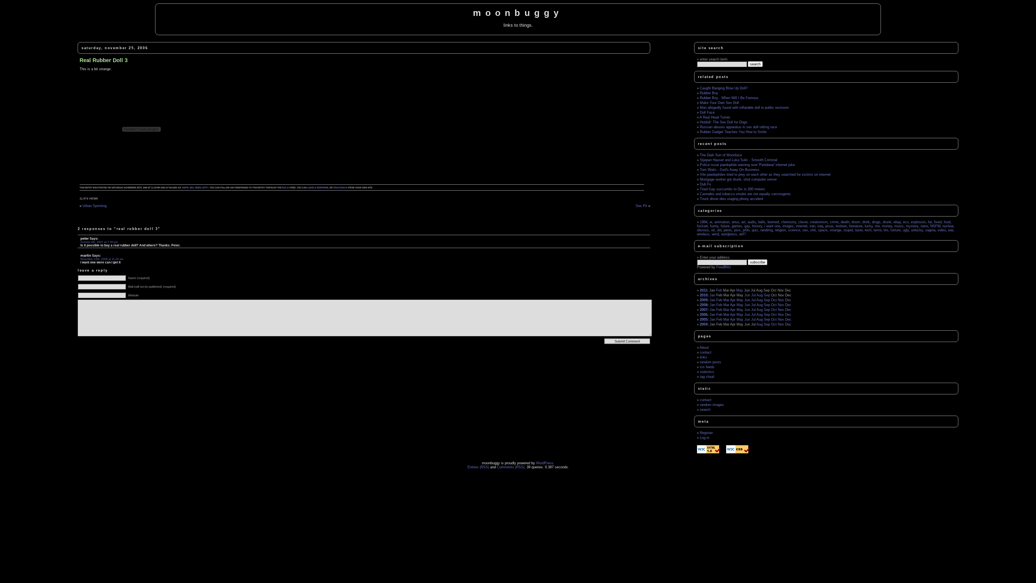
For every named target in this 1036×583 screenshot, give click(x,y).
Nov (781, 300)
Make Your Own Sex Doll (719, 103)
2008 (703, 305)
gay (747, 226)
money (887, 226)
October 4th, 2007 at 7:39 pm (99, 241)
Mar (726, 300)
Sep (767, 295)
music (899, 226)
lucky (869, 226)
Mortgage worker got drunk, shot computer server (738, 179)
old (719, 230)
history (757, 226)
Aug (759, 295)
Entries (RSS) (478, 467)
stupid (848, 230)
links (703, 357)
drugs (876, 222)
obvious (703, 230)
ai (711, 222)
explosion (918, 222)
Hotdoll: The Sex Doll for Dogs (723, 122)
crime (834, 222)
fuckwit (702, 226)
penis (728, 230)
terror (877, 230)
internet (801, 226)
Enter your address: (715, 257)
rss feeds (707, 367)
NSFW (185, 188)
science (794, 230)
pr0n (746, 230)
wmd (715, 234)
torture (896, 230)
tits (886, 230)
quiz (755, 230)
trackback (340, 188)
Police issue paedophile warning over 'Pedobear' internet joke (747, 165)
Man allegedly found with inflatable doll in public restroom (744, 108)
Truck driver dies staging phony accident (731, 199)
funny (714, 226)
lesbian (841, 226)
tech (868, 230)
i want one (772, 226)
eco (906, 222)
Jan (712, 295)
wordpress (729, 234)
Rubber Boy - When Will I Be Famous (729, 98)
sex (192, 188)
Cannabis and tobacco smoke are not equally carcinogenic (745, 194)
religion (780, 230)
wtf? (205, 188)
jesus (829, 226)
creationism (819, 222)
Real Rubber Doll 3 (104, 60)
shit (813, 230)
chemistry (788, 222)
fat (930, 222)
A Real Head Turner (715, 117)
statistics (707, 372)
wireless (703, 234)
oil (713, 230)
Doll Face (707, 112)
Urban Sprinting (95, 206)
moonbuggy (518, 13)
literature (856, 226)
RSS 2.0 (285, 188)
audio (752, 222)
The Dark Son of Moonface (721, 155)
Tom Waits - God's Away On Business (729, 170)
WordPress (544, 463)
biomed (773, 222)
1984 (703, 222)
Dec (788, 300)
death (845, 222)
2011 (703, 290)
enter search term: (714, 59)
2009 (703, 300)
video (198, 188)
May (739, 290)
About (704, 347)
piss (737, 230)
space (822, 230)
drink (866, 222)
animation (722, 222)
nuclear (947, 226)
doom (855, 222)
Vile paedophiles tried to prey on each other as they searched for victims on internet (765, 174)
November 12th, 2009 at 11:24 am (101, 258)
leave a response (317, 188)
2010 (703, 295)
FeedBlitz (723, 267)
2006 (703, 315)
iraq (820, 226)
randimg (766, 230)
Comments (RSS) (510, 467)
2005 (703, 319)
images (788, 226)
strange (835, 230)
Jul (753, 295)
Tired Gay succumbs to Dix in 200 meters (732, 189)
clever (802, 222)
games (737, 226)
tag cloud (707, 377)
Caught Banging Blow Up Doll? (724, 88)
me (877, 226)
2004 (703, 324)
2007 (703, 310)
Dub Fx (705, 184)
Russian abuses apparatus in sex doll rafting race (738, 127)
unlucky (917, 230)
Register (706, 433)
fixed (938, 222)
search (705, 410)
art (743, 222)
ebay (897, 222)
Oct (774, 300)
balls (761, 222)
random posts (710, 362)
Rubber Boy (709, 93)
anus (735, 222)
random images (712, 405)
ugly (906, 230)
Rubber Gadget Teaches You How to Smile (733, 132)
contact (705, 352)
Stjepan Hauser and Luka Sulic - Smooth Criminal (738, 160)
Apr (732, 300)
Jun (747, 295)
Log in (704, 438)
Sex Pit (641, 206)
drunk (887, 222)
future (725, 226)
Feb (719, 290)
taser (859, 230)
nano (924, 226)
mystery (912, 226)
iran (812, 226)
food (947, 222)
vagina (930, 230)
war (950, 230)
